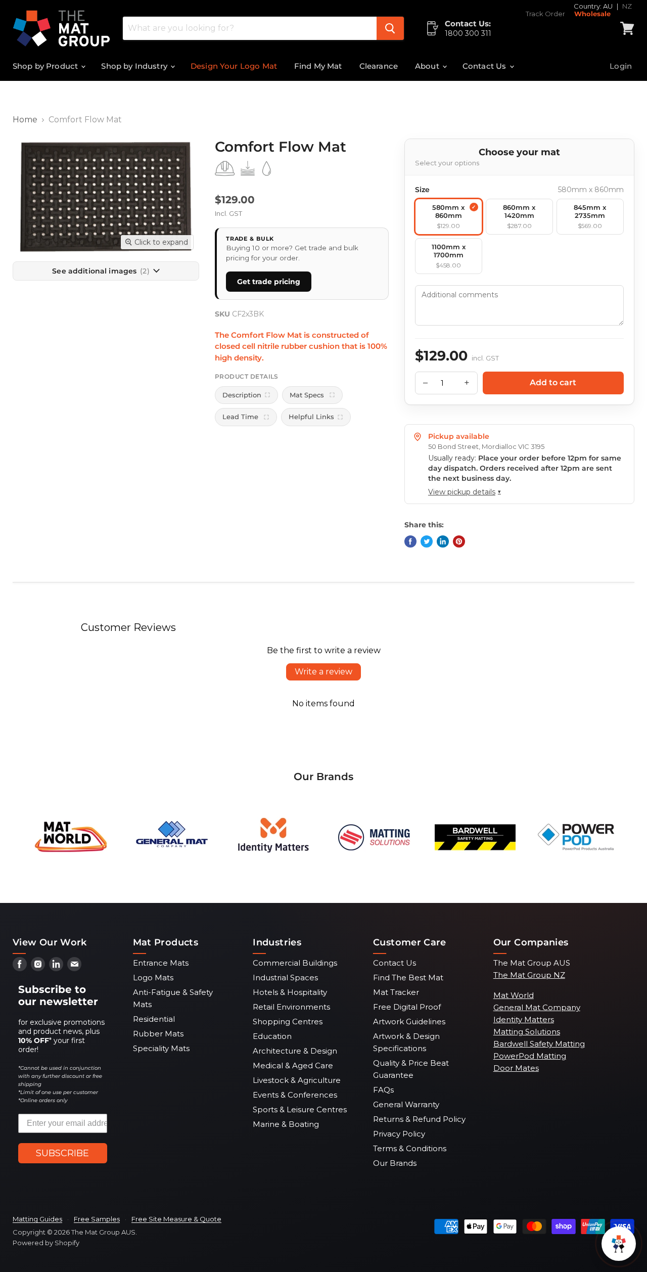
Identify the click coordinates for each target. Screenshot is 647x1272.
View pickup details (464, 491)
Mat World (513, 995)
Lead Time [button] (241, 417)
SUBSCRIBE (62, 1153)
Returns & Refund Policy (419, 1119)
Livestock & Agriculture (297, 1080)
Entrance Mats (161, 963)
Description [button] (241, 395)
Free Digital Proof (407, 1007)
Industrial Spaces (285, 977)
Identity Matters (523, 1019)
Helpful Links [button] (311, 417)
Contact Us (486, 66)
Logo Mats (153, 977)
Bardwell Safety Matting (539, 1044)
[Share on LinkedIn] (443, 541)
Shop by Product (46, 66)
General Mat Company (536, 1007)
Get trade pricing (268, 281)
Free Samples (97, 1219)
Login (621, 66)
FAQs (383, 1090)
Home (25, 119)
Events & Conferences (295, 1095)
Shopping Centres (287, 1021)
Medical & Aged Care (293, 1065)
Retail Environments (291, 1007)
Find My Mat (318, 66)
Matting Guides (37, 1219)
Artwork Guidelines (409, 1021)
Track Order (545, 14)
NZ (627, 6)
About (428, 66)
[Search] (390, 28)
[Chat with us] (619, 1243)
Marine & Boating (286, 1124)
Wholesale (592, 14)
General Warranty (406, 1104)
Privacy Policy (399, 1134)
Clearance (378, 66)
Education (272, 1036)
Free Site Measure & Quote (176, 1219)
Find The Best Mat (408, 977)
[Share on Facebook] (410, 541)
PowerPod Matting (529, 1056)
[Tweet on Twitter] (427, 541)
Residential (154, 1019)
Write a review (323, 671)
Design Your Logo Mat (234, 66)
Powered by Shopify (46, 1243)
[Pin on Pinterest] (459, 541)
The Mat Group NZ (529, 975)
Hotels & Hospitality (290, 992)
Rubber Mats (158, 1033)
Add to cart (553, 382)
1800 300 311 (468, 33)
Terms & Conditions (409, 1148)
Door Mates (516, 1068)
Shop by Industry (135, 66)
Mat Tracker (396, 992)
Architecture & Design (295, 1051)
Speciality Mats (161, 1048)
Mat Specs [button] (308, 395)
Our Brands (395, 1163)
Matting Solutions (526, 1031)
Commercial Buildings (295, 963)
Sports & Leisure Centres (300, 1109)
